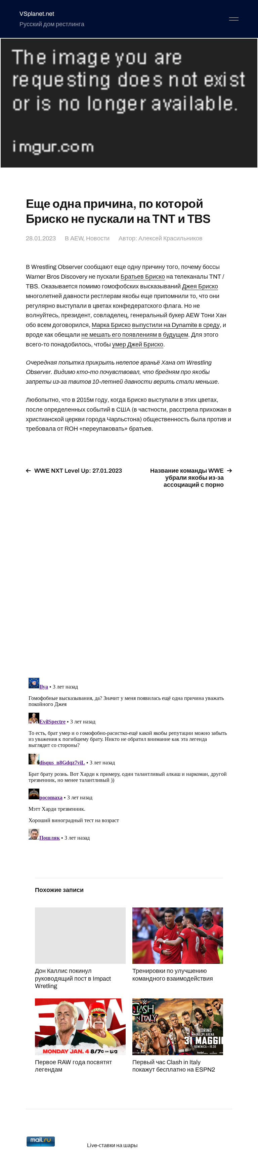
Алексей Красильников (170, 238)
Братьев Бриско (143, 276)
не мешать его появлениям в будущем (134, 334)
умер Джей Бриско (137, 344)
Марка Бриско (111, 325)
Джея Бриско (200, 286)
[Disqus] (129, 579)
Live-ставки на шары (112, 1145)
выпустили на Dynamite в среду (176, 325)
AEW (76, 238)
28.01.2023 (41, 238)
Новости (98, 238)
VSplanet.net (36, 13)
